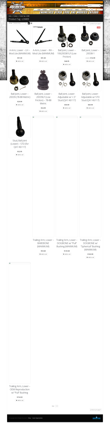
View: (84, 23)
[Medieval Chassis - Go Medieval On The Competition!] (17, 7)
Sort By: (10, 23)
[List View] (31, 23)
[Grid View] (29, 23)
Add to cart (20, 61)
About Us (65, 5)
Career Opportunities (37, 418)
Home (39, 9)
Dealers (83, 9)
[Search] (99, 5)
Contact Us (72, 5)
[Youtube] (92, 9)
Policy (29, 418)
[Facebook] (89, 9)
